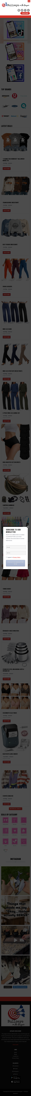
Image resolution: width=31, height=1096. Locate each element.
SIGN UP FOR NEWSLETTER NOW (15, 563)
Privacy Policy (16, 557)
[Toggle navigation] (29, 1)
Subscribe (25, 13)
